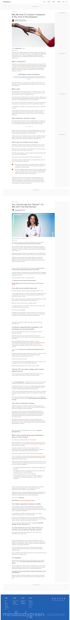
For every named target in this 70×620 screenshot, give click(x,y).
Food (5, 602)
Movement (6, 603)
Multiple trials (34, 486)
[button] (26, 20)
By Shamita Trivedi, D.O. (19, 210)
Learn (14, 598)
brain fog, (37, 257)
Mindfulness (6, 606)
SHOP (59, 1)
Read (6, 598)
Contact (30, 605)
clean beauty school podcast (23, 603)
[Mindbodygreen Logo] (7, 2)
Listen (22, 598)
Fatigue (26, 257)
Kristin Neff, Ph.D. (24, 64)
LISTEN (53, 1)
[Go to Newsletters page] (63, 2)
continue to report (21, 449)
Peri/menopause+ (15, 604)
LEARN (48, 1)
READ (44, 1)
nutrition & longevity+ (14, 602)
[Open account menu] (66, 2)
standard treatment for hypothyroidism (33, 442)
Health (6, 600)
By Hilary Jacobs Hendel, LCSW (20, 20)
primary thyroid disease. (24, 307)
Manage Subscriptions (31, 601)
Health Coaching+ (15, 600)
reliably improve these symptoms (18, 261)
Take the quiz (31, 604)
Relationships (7, 607)
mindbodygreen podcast (23, 601)
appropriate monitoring (16, 416)
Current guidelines (27, 387)
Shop (30, 598)
